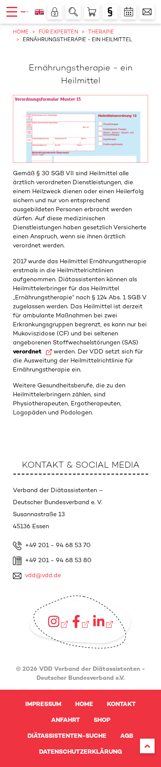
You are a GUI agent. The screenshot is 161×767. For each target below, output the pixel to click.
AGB (127, 736)
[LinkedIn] (103, 621)
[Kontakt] (147, 11)
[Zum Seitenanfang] (147, 746)
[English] (39, 11)
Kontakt (121, 704)
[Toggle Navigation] (11, 11)
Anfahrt (65, 720)
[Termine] (128, 11)
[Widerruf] (110, 11)
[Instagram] (58, 621)
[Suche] (73, 11)
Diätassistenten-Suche (66, 736)
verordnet (28, 352)
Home (84, 704)
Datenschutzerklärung (80, 752)
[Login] (54, 11)
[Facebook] (80, 621)
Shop (102, 720)
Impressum (43, 704)
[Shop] (91, 11)
